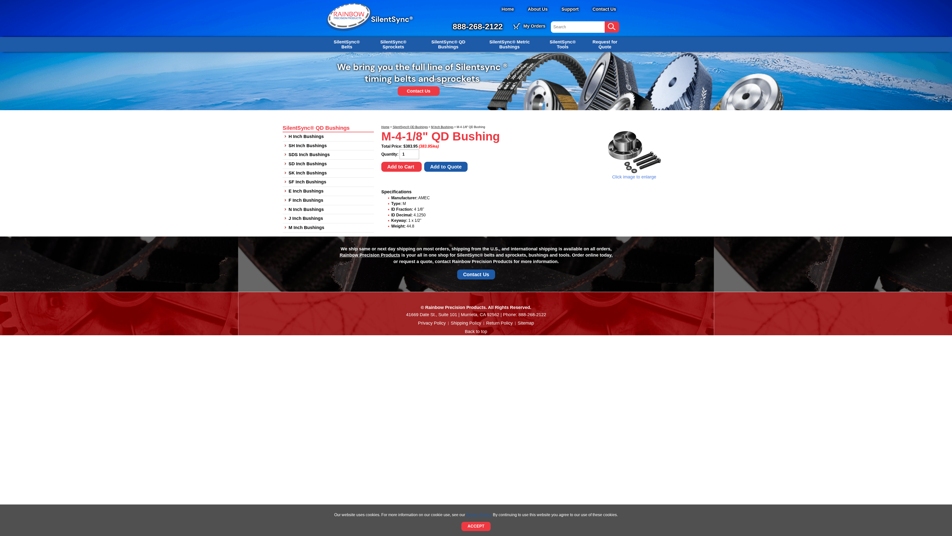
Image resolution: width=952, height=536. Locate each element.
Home (508, 9)
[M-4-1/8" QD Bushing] (634, 151)
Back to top (476, 331)
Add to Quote (446, 166)
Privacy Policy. (479, 515)
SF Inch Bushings (307, 181)
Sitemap (526, 323)
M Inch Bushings (442, 127)
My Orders (534, 26)
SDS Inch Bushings (309, 154)
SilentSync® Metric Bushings (509, 44)
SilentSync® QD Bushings (448, 44)
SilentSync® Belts (347, 44)
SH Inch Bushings (308, 145)
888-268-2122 (478, 26)
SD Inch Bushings (308, 163)
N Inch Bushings (306, 209)
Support (570, 9)
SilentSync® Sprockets (393, 44)
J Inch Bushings (306, 218)
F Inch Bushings (306, 200)
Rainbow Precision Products (370, 255)
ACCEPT (476, 526)
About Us (538, 9)
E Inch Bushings (306, 191)
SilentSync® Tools (563, 44)
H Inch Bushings (306, 136)
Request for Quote (605, 44)
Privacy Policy (432, 323)
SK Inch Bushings (308, 172)
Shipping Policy (466, 323)
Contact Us (604, 9)
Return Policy (499, 323)
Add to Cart (401, 166)
